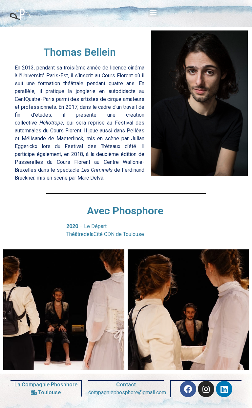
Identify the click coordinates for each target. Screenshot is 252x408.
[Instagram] (206, 389)
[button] (153, 12)
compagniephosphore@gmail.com (127, 392)
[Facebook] (188, 389)
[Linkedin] (224, 389)
